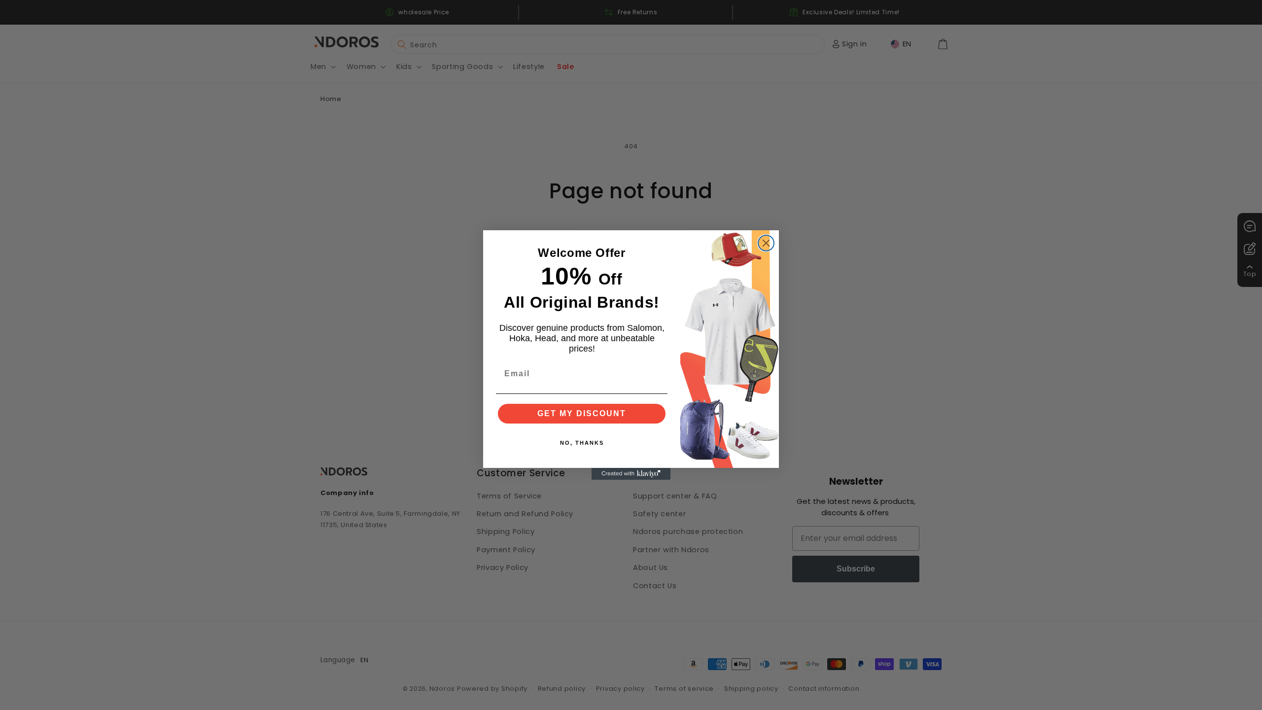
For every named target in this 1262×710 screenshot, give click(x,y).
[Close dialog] (766, 243)
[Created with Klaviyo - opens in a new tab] (631, 474)
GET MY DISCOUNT (581, 413)
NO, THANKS (582, 443)
